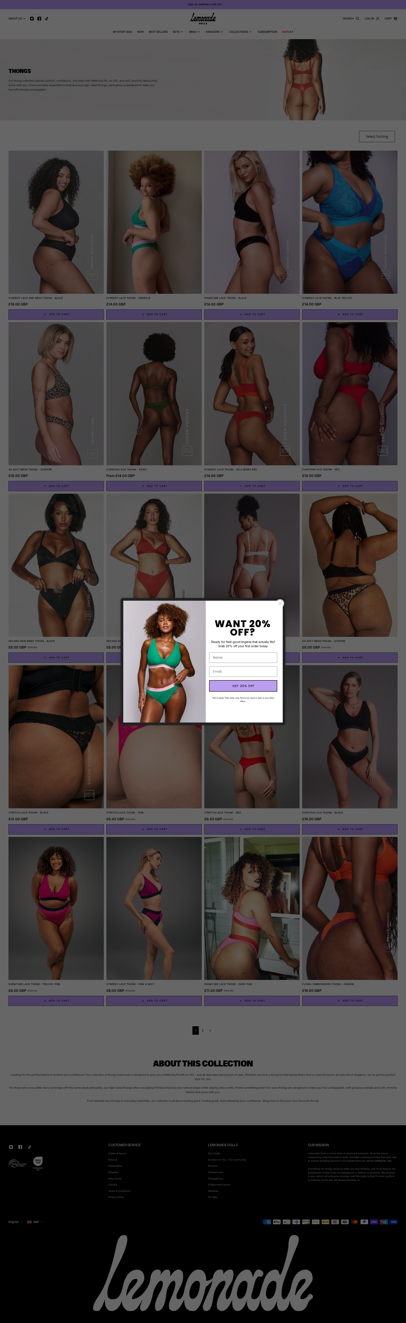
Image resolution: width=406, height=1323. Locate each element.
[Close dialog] (280, 603)
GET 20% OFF (243, 686)
